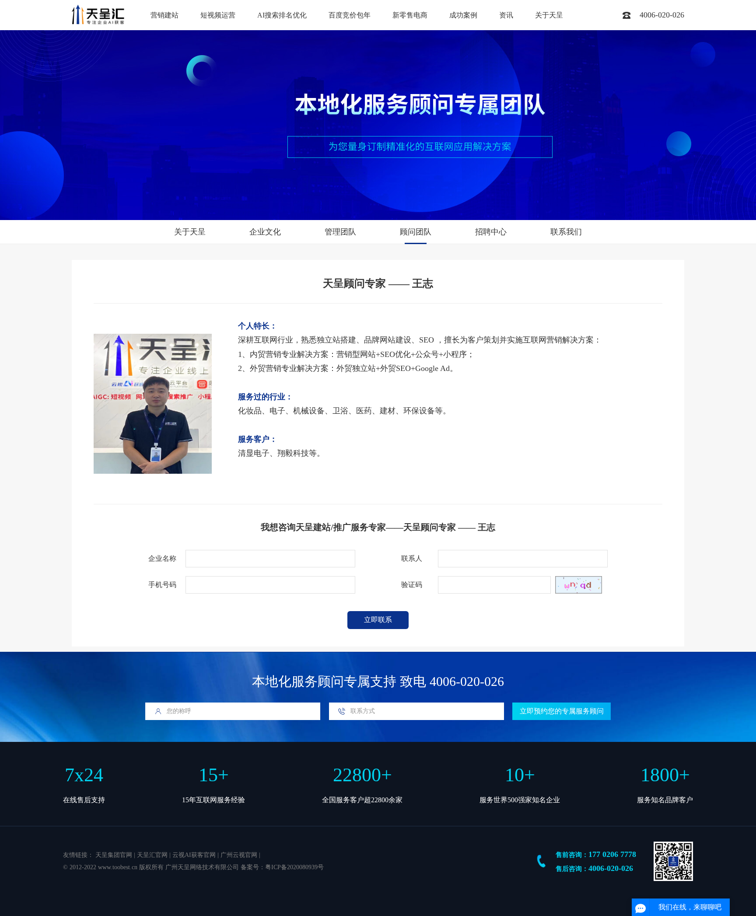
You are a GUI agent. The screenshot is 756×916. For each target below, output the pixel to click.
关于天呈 (549, 15)
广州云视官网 (238, 855)
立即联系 (378, 619)
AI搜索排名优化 (282, 15)
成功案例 (463, 15)
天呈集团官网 (113, 855)
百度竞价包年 (350, 15)
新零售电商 (409, 15)
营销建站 (164, 15)
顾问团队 (415, 231)
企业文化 (265, 231)
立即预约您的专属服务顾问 (562, 711)
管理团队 (340, 231)
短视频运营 (217, 15)
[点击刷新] (578, 585)
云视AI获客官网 (194, 855)
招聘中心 (491, 231)
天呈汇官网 (152, 855)
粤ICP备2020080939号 (294, 867)
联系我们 (566, 231)
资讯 (506, 15)
